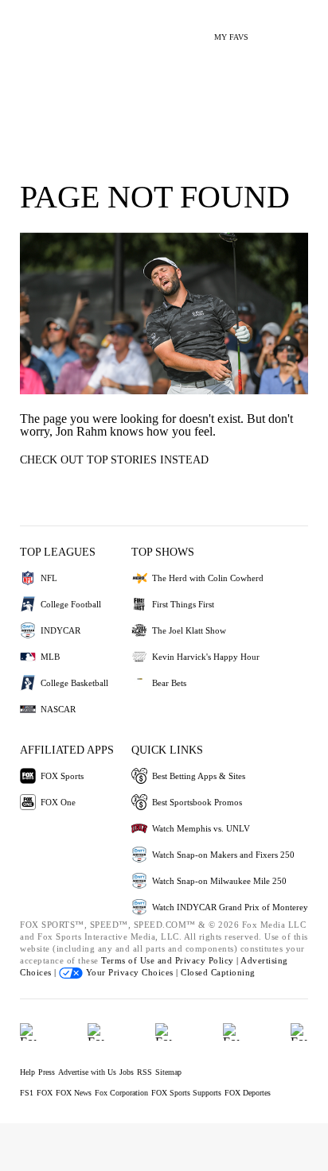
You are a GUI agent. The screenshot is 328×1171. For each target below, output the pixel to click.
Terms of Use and (138, 960)
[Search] (270, 31)
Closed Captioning (218, 972)
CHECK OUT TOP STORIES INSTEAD (114, 460)
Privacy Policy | (208, 960)
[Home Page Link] (36, 28)
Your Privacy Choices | (132, 972)
